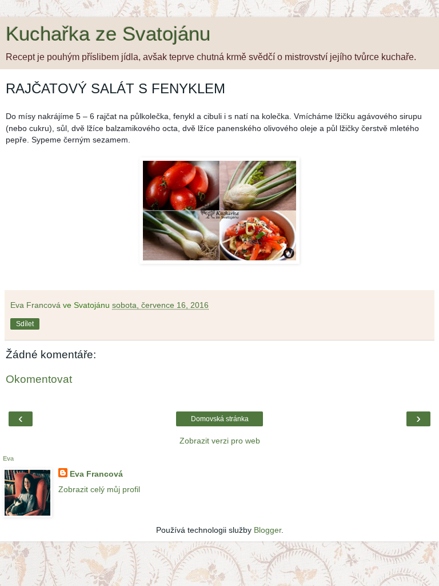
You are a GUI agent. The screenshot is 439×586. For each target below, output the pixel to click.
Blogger (267, 529)
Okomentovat (39, 379)
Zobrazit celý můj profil (99, 489)
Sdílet (25, 324)
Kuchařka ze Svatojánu (108, 34)
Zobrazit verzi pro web (219, 440)
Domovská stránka (220, 419)
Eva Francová (96, 473)
